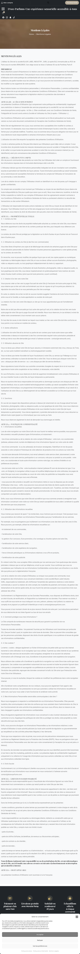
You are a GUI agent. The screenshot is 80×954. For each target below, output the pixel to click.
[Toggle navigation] (3, 9)
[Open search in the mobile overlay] (48, 2)
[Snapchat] (10, 17)
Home (31, 34)
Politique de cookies (26, 951)
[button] (77, 917)
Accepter (40, 934)
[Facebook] (3, 17)
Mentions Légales (54, 951)
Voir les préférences (40, 946)
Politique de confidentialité (40, 951)
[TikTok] (14, 17)
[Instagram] (7, 17)
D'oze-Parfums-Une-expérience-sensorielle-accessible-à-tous (42, 9)
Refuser (40, 940)
